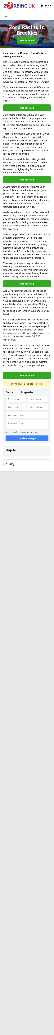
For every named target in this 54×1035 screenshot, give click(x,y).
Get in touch (27, 40)
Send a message (27, 438)
